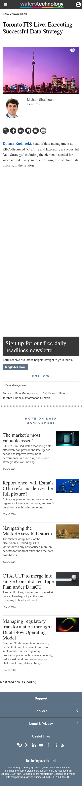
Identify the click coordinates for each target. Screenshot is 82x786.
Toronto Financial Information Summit (26, 398)
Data (62, 393)
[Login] (77, 4)
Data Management (15, 14)
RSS (62, 745)
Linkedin (33, 745)
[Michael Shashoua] (12, 108)
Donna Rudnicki (17, 144)
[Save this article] (28, 131)
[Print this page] (43, 131)
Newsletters (41, 745)
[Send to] (35, 131)
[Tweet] (6, 131)
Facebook (48, 745)
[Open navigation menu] (4, 4)
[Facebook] (13, 131)
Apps (55, 745)
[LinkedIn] (21, 131)
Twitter (26, 745)
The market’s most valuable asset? (21, 437)
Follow (41, 376)
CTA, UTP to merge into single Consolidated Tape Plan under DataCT (28, 581)
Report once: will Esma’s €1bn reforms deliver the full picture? (28, 488)
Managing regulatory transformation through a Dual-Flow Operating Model (28, 629)
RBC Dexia (49, 393)
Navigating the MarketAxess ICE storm (27, 530)
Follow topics (19, 745)
